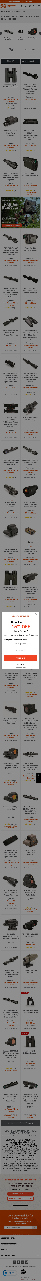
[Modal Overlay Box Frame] (20, 640)
